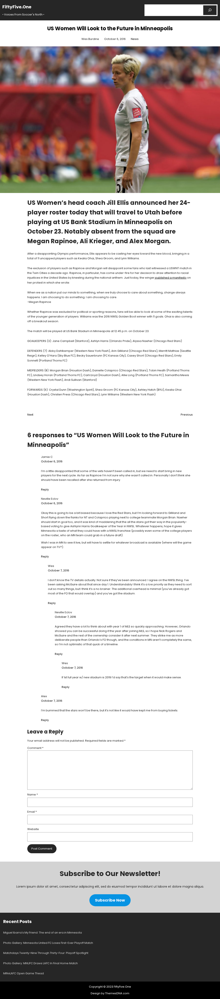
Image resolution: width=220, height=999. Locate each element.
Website (33, 829)
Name (32, 795)
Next (30, 415)
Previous (187, 415)
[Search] (210, 10)
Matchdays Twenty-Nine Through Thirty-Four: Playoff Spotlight (45, 953)
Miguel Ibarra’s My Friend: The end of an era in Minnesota (42, 933)
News (135, 39)
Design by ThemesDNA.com (110, 993)
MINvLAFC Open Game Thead (23, 973)
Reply (45, 489)
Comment (35, 748)
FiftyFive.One (16, 7)
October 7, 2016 (58, 570)
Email (32, 812)
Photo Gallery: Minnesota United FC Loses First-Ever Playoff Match (48, 943)
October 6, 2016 (52, 461)
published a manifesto (170, 278)
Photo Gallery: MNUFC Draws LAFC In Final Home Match (40, 963)
